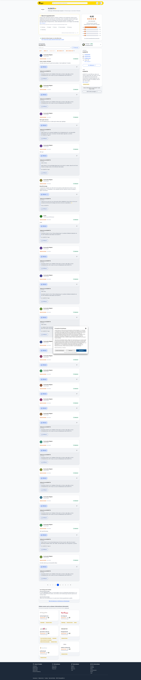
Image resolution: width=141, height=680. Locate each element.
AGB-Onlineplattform (60, 678)
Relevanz (76, 47)
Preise (91, 668)
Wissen (91, 671)
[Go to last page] (70, 585)
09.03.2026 (49, 149)
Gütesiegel (35, 666)
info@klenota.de (87, 58)
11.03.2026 (42, 72)
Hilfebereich (54, 667)
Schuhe (75, 622)
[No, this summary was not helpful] (78, 33)
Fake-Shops (54, 666)
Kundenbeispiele (93, 670)
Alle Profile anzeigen (91, 91)
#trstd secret (35, 670)
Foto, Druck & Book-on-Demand (45, 638)
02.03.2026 (49, 374)
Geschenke (54, 638)
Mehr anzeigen (87, 61)
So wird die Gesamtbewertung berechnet (91, 38)
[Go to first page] (48, 585)
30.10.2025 (42, 199)
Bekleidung (63, 622)
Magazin (72, 666)
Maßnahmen (46, 592)
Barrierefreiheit (52, 678)
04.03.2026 (49, 345)
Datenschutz (41, 678)
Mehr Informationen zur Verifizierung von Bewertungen (59, 601)
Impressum (35, 678)
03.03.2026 (49, 359)
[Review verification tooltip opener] (55, 8)
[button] (97, 3)
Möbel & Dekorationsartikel (44, 641)
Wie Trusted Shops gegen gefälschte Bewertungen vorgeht (53, 39)
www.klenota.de (87, 56)
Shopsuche (54, 668)
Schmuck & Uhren (86, 84)
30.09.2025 (49, 183)
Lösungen (92, 667)
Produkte (92, 666)
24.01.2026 (49, 58)
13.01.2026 (49, 560)
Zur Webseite (91, 65)
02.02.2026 (49, 528)
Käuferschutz (35, 667)
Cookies (46, 678)
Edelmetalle (42, 622)
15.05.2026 (42, 100)
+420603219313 (87, 54)
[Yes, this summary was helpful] (76, 33)
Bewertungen (35, 668)
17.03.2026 (49, 89)
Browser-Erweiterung (36, 671)
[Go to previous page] (50, 585)
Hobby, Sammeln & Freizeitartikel (45, 640)
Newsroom (73, 668)
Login (91, 672)
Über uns (72, 667)
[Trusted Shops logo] (41, 3)
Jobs (72, 670)
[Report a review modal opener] (77, 67)
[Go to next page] (68, 585)
